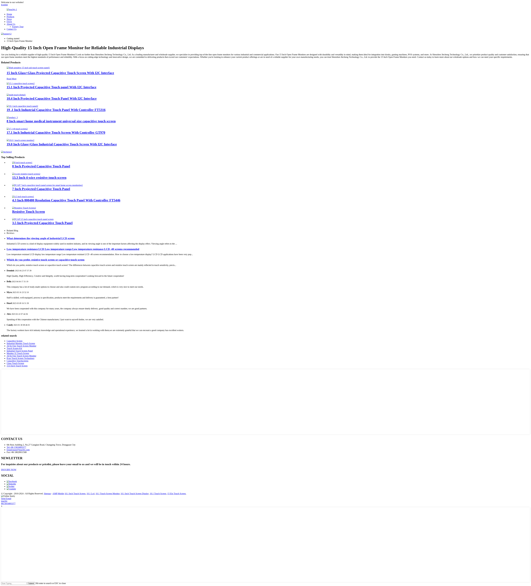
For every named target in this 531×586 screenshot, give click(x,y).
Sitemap (47, 493)
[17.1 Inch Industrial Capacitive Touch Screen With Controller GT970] (17, 129)
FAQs (9, 21)
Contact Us (11, 29)
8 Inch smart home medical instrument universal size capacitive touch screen (61, 121)
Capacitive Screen (14, 341)
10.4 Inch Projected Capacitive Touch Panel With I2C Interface (52, 98)
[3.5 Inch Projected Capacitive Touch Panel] (33, 219)
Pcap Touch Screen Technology (20, 358)
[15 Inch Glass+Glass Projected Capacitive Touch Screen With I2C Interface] (28, 68)
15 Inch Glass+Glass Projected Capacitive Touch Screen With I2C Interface (60, 73)
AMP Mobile (58, 493)
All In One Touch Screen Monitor (21, 346)
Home (9, 14)
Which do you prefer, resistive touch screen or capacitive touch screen (45, 259)
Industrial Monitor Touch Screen (21, 343)
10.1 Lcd (90, 493)
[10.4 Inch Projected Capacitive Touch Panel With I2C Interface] (16, 95)
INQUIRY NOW (8, 469)
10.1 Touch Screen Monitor (107, 493)
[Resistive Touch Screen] (24, 208)
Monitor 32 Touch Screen (18, 353)
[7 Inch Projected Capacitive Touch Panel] (47, 185)
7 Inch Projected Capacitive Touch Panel (41, 189)
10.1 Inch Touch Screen (75, 493)
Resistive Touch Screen (28, 211)
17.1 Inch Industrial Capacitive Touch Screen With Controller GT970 (56, 132)
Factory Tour (18, 26)
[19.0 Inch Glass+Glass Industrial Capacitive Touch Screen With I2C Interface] (20, 140)
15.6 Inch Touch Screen (17, 366)
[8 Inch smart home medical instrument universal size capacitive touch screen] (12, 117)
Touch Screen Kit (14, 348)
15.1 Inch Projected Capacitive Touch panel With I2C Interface (51, 87)
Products (10, 16)
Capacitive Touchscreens (17, 361)
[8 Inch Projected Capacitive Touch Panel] (22, 162)
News (9, 19)
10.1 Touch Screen (158, 493)
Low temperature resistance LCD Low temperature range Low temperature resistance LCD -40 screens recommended (73, 249)
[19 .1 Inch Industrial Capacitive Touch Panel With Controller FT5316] (22, 106)
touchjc (4, 501)
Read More (11, 79)
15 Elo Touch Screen (176, 493)
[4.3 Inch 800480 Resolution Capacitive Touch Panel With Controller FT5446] (23, 196)
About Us (11, 24)
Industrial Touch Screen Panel (20, 351)
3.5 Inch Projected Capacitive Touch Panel (42, 223)
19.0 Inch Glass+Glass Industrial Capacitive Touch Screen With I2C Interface (62, 144)
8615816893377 (8, 503)
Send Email (6, 498)
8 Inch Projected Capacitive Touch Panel (41, 166)
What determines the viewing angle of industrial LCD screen (41, 238)
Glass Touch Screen (15, 363)
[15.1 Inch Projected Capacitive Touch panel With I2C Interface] (21, 83)
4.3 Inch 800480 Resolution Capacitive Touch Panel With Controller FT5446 (66, 200)
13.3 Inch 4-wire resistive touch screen (39, 177)
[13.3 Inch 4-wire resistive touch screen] (26, 174)
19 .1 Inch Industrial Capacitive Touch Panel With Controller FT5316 (56, 110)
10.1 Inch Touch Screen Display (135, 493)
